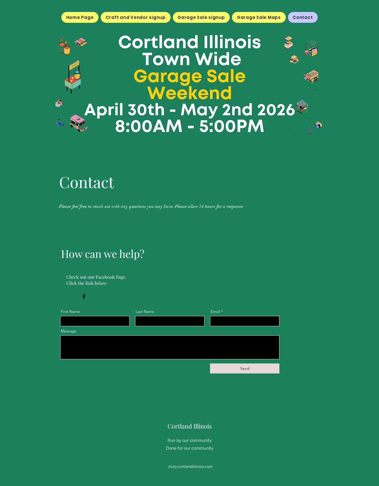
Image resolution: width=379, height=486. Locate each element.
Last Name (145, 311)
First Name (70, 311)
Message (68, 331)
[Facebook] (84, 296)
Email (215, 311)
